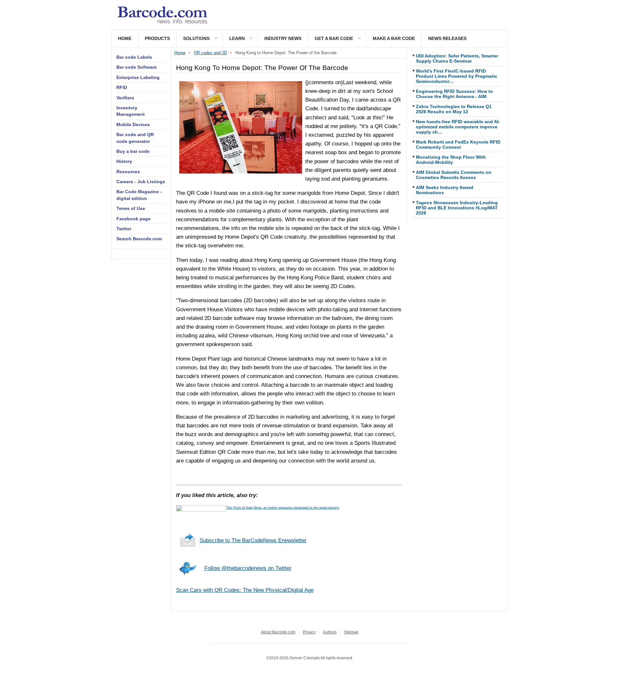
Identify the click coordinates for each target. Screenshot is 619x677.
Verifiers (125, 97)
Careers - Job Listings (140, 181)
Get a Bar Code (334, 38)
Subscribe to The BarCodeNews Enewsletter (253, 540)
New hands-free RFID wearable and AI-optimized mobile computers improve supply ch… (458, 126)
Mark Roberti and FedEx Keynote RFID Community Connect (458, 144)
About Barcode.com (278, 632)
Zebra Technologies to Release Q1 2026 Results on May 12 (454, 109)
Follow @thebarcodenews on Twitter (247, 568)
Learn (237, 38)
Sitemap (351, 632)
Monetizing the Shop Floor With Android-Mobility (451, 159)
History (124, 161)
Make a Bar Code (394, 38)
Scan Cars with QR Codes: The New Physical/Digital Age (245, 590)
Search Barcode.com (139, 238)
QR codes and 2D (210, 52)
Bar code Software (136, 67)
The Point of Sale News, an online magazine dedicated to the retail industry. (282, 507)
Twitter (123, 228)
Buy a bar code (133, 151)
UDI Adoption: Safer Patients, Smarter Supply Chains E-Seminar (457, 58)
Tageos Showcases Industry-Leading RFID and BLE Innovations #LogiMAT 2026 (457, 207)
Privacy (309, 632)
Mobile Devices (133, 124)
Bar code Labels (134, 57)
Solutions (196, 38)
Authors (330, 632)
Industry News (282, 38)
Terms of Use (130, 208)
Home (125, 38)
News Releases (447, 38)
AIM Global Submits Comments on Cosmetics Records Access (453, 175)
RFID (121, 87)
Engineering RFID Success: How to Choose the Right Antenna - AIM (454, 94)
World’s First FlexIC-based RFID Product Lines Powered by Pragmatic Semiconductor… (456, 76)
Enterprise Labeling (138, 77)
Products (157, 38)
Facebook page (133, 218)
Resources (128, 171)
